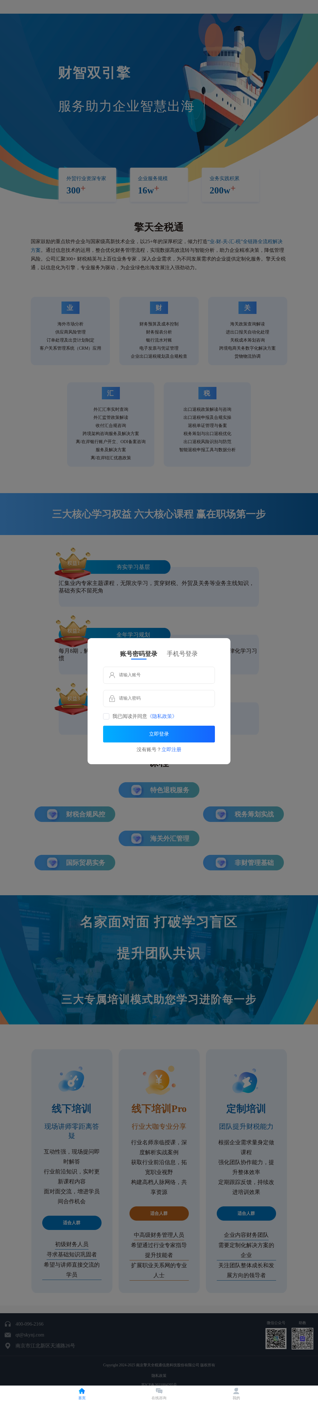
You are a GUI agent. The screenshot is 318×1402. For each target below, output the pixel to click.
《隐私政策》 (162, 716)
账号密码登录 (138, 654)
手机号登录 (182, 654)
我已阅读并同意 (144, 716)
